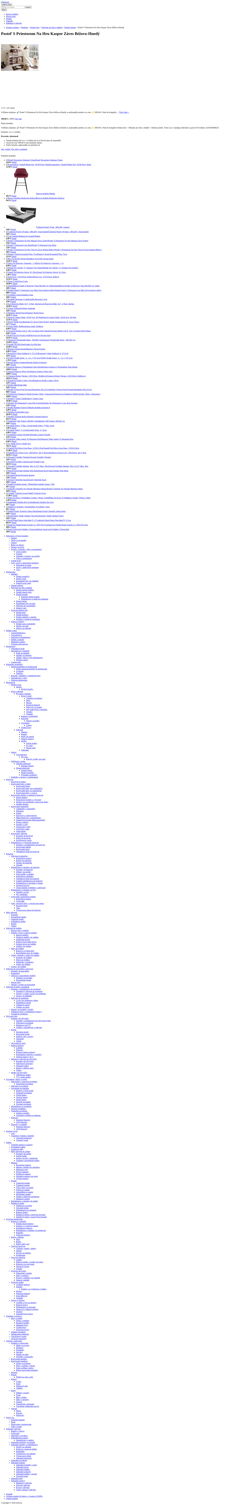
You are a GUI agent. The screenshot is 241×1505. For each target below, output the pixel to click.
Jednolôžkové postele (24, 1192)
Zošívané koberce (23, 1235)
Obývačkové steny (18, 1043)
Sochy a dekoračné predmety (27, 567)
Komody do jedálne (24, 958)
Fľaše (18, 1395)
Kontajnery (15, 973)
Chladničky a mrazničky (25, 809)
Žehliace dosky (22, 660)
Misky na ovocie (22, 1345)
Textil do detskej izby (19, 610)
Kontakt (9, 1494)
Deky (28, 700)
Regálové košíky (22, 1323)
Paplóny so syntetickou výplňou (33, 1289)
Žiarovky (14, 1118)
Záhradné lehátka (23, 1469)
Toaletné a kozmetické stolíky (28, 1160)
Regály (14, 924)
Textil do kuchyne (18, 1246)
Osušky (19, 1260)
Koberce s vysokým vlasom (27, 1226)
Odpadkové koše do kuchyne (27, 852)
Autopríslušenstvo (18, 633)
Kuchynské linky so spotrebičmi (29, 791)
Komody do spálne (23, 1154)
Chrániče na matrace (34, 698)
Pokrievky (20, 1415)
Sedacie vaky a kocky (24, 1036)
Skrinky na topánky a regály (22, 1009)
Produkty (24, 27)
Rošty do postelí (27, 737)
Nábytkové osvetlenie (24, 1023)
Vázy (18, 570)
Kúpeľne (9, 854)
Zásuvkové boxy (22, 1330)
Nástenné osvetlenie (24, 1093)
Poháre (14, 1375)
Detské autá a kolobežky (26, 624)
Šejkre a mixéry (22, 822)
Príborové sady (22, 1386)
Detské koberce (22, 615)
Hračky (19, 687)
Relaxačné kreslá (22, 1034)
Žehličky (19, 673)
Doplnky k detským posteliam (28, 619)
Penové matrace (22, 1172)
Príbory (14, 1379)
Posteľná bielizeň (33, 705)
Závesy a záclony (18, 1300)
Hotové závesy (22, 1305)
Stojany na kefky (33, 721)
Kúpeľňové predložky (25, 876)
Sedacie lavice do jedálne (26, 944)
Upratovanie (16, 662)
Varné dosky (21, 831)
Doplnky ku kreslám (24, 978)
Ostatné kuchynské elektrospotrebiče (30, 820)
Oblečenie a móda (18, 761)
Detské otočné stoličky (25, 590)
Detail (14, 162)
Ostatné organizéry (18, 1332)
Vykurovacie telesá (23, 1456)
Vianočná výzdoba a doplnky (22, 1136)
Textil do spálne (17, 1282)
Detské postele (70, 27)
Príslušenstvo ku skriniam (26, 1210)
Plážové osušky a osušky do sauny (29, 1262)
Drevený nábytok (23, 1485)
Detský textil (21, 579)
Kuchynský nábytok (19, 833)
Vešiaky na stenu (22, 1007)
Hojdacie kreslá (22, 1032)
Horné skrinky (21, 797)
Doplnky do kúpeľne (24, 870)
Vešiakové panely (23, 1005)
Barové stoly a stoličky (20, 930)
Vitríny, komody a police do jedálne (25, 955)
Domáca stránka (12, 27)
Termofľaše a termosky (25, 1404)
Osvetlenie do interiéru (20, 1088)
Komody (14, 915)
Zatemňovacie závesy (24, 1314)
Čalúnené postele (23, 1185)
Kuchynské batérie (23, 847)
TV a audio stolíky (23, 1077)
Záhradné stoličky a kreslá (26, 1474)
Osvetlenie (25, 723)
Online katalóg (12, 1498)
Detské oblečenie (23, 768)
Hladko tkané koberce (25, 1224)
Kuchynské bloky (23, 786)
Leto (13, 1133)
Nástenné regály (17, 919)
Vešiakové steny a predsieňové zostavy (26, 1012)
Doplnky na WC (22, 892)
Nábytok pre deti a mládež (51, 27)
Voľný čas (10, 1418)
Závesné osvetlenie (23, 1104)
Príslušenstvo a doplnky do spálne (24, 1201)
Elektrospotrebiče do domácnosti (24, 667)
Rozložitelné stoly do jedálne (27, 953)
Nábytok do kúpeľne (19, 856)
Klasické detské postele (30, 597)
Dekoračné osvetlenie (24, 1084)
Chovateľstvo (16, 635)
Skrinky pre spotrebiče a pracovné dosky (32, 802)
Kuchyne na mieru (18, 782)
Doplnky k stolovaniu (19, 1343)
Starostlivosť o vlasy (19, 678)
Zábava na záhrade (23, 628)
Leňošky (19, 1048)
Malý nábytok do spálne (20, 1151)
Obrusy (19, 1251)
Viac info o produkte (14, 149)
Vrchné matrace (22, 1179)
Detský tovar (16, 685)
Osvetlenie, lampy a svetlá (16, 1079)
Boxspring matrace (23, 1165)
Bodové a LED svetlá (24, 1091)
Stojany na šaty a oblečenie (27, 1158)
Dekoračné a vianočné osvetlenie (24, 1082)
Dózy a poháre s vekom (25, 1366)
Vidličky (19, 1388)
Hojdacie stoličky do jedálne (27, 937)
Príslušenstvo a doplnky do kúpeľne (25, 867)
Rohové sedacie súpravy (25, 1052)
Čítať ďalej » (124, 112)
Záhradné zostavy (18, 1481)
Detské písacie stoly (24, 592)
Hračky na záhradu (23, 1447)
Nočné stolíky (31, 743)
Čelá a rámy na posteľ (25, 1188)
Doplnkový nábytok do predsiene (29, 991)
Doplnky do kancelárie (20, 971)
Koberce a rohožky (18, 1221)
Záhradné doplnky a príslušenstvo (24, 1445)
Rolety (18, 1242)
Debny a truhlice (22, 1321)
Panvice (19, 1413)
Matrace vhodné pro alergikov (28, 1167)
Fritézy (19, 813)
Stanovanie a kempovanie (21, 1424)
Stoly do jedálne (17, 948)
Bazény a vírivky (18, 1431)
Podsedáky (20, 1451)
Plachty (29, 703)
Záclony (19, 1312)
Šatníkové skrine (17, 1203)
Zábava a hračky (17, 622)
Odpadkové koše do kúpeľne (27, 879)
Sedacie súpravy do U (25, 1057)
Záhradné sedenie (18, 1463)
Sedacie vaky (21, 608)
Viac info (18, 119)
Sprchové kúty (22, 906)
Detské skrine (21, 601)
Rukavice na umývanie (25, 1264)
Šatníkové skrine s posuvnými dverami (31, 1217)
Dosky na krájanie (23, 1363)
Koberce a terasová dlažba (26, 1449)
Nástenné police (22, 1066)
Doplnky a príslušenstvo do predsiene (26, 989)
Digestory (20, 811)
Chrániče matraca (23, 1285)
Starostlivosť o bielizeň (20, 651)
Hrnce (18, 1411)
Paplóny (19, 1287)
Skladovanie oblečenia (20, 1334)
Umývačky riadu (22, 829)
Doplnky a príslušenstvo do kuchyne (30, 845)
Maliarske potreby (18, 642)
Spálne (8, 1142)
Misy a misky (21, 1397)
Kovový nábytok (22, 1487)
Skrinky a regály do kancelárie (23, 985)
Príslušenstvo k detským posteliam (34, 599)
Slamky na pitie (22, 1354)
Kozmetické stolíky (18, 917)
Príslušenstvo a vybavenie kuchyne (25, 843)
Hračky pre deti (22, 626)
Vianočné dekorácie (24, 1138)
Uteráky (29, 712)
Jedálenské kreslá (23, 939)
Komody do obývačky (25, 1061)
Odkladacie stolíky (18, 921)
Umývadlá (20, 901)
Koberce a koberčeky (29, 716)
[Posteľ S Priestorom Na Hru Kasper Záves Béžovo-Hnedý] (20, 76)
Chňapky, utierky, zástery (26, 1248)
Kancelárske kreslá (23, 980)
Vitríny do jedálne (23, 964)
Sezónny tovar (11, 1131)
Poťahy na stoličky (23, 1253)
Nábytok (19, 730)
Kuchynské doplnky (19, 1359)
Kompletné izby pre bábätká (27, 581)
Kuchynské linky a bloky (21, 784)
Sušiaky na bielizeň (23, 655)
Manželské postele (23, 1194)
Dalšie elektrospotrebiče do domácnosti (31, 669)
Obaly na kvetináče (18, 540)
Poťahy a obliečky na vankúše (28, 1278)
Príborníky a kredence (25, 962)
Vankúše (9, 21)
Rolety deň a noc (22, 1244)
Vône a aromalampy (24, 558)
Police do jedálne (23, 960)
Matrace (24, 732)
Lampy (29, 725)
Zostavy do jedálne (18, 967)
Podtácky (19, 1348)
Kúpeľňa (24, 718)
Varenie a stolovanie (14, 1341)
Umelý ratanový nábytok (26, 1490)
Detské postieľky (23, 576)
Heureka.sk (10, 682)
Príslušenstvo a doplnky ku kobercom (31, 1230)
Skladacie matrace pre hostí (27, 1176)
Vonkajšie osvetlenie (19, 1111)
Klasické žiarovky (23, 1120)
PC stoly (29, 746)
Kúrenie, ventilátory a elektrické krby (26, 676)
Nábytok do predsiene (19, 998)
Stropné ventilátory (18, 1109)
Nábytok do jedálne (14, 928)
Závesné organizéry (19, 1339)
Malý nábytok (11, 912)
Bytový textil (26, 696)
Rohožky (19, 1233)
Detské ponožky (27, 773)
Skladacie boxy (22, 1325)
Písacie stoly (11, 16)
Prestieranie (20, 1255)
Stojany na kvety (17, 547)
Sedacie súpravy (27, 739)
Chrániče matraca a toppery (22, 1145)
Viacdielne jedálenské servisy (27, 1406)
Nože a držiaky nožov (25, 1368)
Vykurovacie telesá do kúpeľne (28, 910)
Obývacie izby (12, 1016)
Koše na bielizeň (22, 653)
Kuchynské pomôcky (19, 1361)
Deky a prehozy (22, 1275)
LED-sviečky (21, 552)
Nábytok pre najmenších (25, 606)
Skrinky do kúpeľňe (24, 863)
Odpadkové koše (17, 649)
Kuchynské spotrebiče (20, 806)
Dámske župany (27, 766)
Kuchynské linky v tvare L (26, 793)
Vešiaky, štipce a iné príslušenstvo (29, 658)
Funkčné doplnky (18, 1420)
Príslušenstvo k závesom (25, 1307)
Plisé (18, 1239)
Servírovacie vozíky (24, 840)
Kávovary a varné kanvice (26, 815)
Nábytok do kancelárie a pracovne (19, 969)
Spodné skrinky (22, 804)
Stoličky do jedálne (23, 946)
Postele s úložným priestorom (27, 1197)
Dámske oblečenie (23, 764)
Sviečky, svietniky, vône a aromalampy (26, 549)
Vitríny (14, 926)
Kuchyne (9, 779)
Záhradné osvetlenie (19, 1460)
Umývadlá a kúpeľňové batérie (23, 897)
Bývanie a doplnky (23, 694)
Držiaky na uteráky (23, 872)
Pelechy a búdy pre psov (36, 759)
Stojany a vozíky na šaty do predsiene (31, 994)
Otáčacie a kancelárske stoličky (23, 976)
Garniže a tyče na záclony (26, 1303)
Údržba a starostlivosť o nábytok (29, 1027)
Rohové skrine (22, 1212)
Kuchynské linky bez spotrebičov (29, 788)
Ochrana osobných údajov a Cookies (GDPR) (24, 1496)
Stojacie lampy (22, 1097)
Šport (13, 1422)
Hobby (14, 752)
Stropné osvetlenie (23, 1102)
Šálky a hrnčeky (22, 1400)
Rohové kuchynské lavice (26, 942)
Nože (18, 1384)
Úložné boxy (26, 728)
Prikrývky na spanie (34, 707)
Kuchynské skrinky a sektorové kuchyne (27, 795)
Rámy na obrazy (17, 545)
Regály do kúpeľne (23, 861)
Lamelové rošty (17, 1149)
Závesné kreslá (22, 1476)
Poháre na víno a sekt (24, 1377)
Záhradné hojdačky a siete (26, 1465)
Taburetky (25, 750)
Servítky (19, 1352)
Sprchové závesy (22, 885)
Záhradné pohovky (23, 1472)
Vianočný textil (22, 1140)
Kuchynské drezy (23, 849)
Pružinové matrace (23, 1174)
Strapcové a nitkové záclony (27, 1309)
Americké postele (23, 1183)
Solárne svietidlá (22, 1113)
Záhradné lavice (22, 1467)
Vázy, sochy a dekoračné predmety (25, 563)
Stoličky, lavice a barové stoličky (24, 933)
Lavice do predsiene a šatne (27, 1000)
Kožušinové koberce (24, 1228)
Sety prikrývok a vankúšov (36, 709)
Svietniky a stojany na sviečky (28, 556)
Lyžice (18, 1381)
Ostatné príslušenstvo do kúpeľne (29, 881)
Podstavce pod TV (23, 1025)
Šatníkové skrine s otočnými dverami (30, 1215)
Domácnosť (10, 646)
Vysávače (20, 671)
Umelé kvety (16, 561)
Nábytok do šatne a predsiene (17, 987)
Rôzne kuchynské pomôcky (27, 1370)
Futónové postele (23, 1190)
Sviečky (19, 554)
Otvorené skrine (22, 1208)
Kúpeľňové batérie (23, 899)
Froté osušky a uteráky (25, 874)
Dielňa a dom (11, 631)
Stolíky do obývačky (19, 1073)
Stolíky (24, 741)
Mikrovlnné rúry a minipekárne (28, 818)
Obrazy (14, 543)
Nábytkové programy (24, 1064)
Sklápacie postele (23, 1199)
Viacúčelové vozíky (19, 1336)
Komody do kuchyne (24, 836)
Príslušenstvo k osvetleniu (21, 1106)
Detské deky (21, 612)
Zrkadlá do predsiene (19, 1014)
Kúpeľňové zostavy (24, 858)
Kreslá (13, 1030)
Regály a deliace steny (25, 1068)
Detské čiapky (26, 770)
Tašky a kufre (16, 1427)
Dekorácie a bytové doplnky (17, 536)
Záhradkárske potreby (19, 1438)
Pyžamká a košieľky (29, 775)
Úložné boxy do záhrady (26, 1454)
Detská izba (34, 27)
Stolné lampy (21, 1100)
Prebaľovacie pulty (23, 583)
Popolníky (20, 1350)
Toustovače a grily (23, 827)
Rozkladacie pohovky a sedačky (29, 1054)
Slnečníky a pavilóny (19, 1436)
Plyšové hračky (27, 689)
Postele (9, 19)
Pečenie (14, 1372)
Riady (13, 1390)
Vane (18, 908)
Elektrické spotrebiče (14, 664)
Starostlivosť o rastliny (25, 1440)
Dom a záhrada (17, 691)
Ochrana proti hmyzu (19, 644)
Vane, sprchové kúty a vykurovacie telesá (27, 903)
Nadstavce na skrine (24, 1206)
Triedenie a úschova (14, 1316)
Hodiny (14, 538)
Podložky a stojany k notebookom (24, 777)
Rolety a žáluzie (17, 1237)
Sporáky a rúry (22, 824)
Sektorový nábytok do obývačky (24, 1059)
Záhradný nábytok (13, 1429)
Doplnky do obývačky (20, 1018)
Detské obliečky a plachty (26, 617)
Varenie (14, 1409)
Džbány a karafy (22, 1393)
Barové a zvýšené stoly (25, 951)
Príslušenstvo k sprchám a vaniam (29, 883)
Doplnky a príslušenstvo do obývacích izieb (33, 1021)
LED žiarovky (21, 1122)
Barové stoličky (12, 14)
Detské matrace (17, 585)
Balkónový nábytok (14, 23)
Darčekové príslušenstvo (21, 637)
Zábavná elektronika (19, 680)
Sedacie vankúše (22, 1280)
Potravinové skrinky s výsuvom (28, 800)
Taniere (19, 1402)
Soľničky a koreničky (24, 1357)
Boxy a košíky (17, 1318)
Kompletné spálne (18, 1147)
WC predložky (22, 894)
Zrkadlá (19, 865)
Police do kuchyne (23, 838)
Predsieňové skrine (23, 1003)
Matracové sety (22, 1169)
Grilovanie (15, 1433)
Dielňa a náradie (17, 640)
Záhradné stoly (17, 1478)
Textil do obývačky (18, 1271)
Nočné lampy (21, 1095)
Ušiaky (19, 1041)
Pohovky (19, 1050)
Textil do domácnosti (14, 1219)
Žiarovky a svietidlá (19, 1124)
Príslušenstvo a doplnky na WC (23, 890)
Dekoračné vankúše (24, 1273)
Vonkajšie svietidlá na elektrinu (28, 1115)
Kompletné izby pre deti (25, 603)
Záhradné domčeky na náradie (23, 1442)
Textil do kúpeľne (18, 1257)
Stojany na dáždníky (24, 996)
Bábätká (14, 574)
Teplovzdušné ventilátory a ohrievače (31, 888)
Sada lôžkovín (21, 1296)
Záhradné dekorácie (24, 1458)
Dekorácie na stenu (23, 565)
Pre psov (24, 757)
